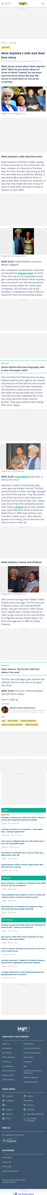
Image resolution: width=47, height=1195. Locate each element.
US (3, 954)
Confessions (5, 835)
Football (4, 870)
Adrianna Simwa (27, 61)
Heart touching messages (12, 724)
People (4, 889)
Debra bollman (32, 724)
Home (3, 43)
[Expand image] (45, 88)
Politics (4, 823)
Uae (3, 721)
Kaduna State (25, 273)
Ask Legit (12, 43)
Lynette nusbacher (28, 721)
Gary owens (13, 721)
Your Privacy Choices (26, 1194)
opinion (19, 506)
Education (5, 847)
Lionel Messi (22, 476)
